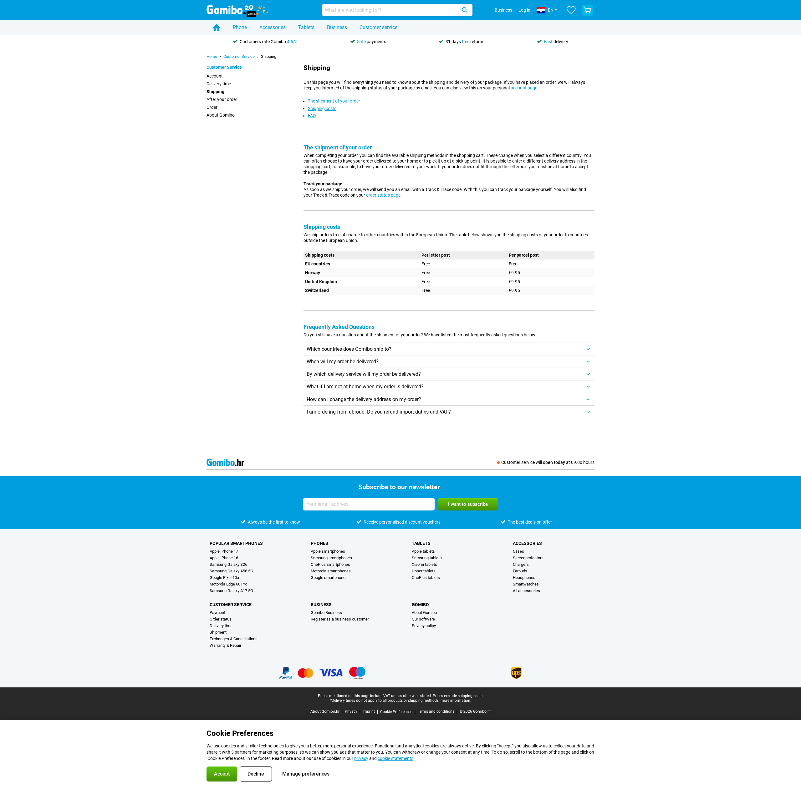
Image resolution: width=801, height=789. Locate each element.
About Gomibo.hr (324, 711)
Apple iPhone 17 (224, 551)
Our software (423, 619)
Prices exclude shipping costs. (458, 696)
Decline (255, 774)
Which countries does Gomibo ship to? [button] (349, 349)
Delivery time (219, 83)
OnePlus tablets (426, 577)
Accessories (272, 27)
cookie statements (395, 758)
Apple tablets (423, 551)
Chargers (521, 564)
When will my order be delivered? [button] (343, 361)
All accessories (526, 590)
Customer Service (239, 56)
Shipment (218, 632)
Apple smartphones (328, 551)
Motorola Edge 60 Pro (228, 584)
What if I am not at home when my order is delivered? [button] (365, 386)
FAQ (312, 115)
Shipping (268, 56)
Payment (217, 612)
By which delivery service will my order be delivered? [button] (364, 374)
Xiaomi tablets (424, 564)
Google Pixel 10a (224, 577)
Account (215, 75)
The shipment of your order (334, 100)
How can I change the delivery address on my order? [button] (364, 399)
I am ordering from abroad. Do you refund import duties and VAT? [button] (379, 412)
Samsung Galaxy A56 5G (231, 571)
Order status (221, 619)
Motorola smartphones (331, 571)
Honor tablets (424, 571)
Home (212, 56)
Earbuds (520, 571)
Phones (319, 543)
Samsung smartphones (331, 557)
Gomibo (420, 604)
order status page (383, 195)
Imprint (369, 711)
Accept (222, 774)
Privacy (351, 711)
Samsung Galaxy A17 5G (231, 590)
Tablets (306, 27)
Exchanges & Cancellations (234, 638)
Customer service (378, 27)
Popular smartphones (236, 543)
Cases (518, 551)
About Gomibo (221, 115)
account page (524, 87)
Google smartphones (329, 577)
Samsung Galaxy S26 (228, 564)
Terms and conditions (436, 711)
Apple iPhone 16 (224, 557)
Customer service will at (547, 462)
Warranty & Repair (225, 645)
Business (337, 27)
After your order (222, 99)
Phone (240, 27)
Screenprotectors (528, 557)
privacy (361, 758)
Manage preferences (305, 774)
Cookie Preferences (396, 712)
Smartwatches (526, 584)
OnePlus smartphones (330, 564)
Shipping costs (322, 108)
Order (212, 107)
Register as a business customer (340, 619)
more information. (456, 700)
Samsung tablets (427, 557)
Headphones (524, 577)
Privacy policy (424, 625)
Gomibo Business (326, 612)
